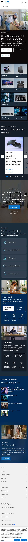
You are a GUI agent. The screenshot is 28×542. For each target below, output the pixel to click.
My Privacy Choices (6, 524)
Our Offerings (4, 487)
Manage (2, 540)
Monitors (4, 90)
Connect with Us (5, 474)
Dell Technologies (6, 504)
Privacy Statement (6, 520)
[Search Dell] (25, 6)
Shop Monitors (19, 50)
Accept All (24, 540)
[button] (22, 2)
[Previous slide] (2, 55)
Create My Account (19, 308)
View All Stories (13, 213)
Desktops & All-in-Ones (20, 75)
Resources (4, 498)
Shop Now (8, 169)
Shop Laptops (6, 50)
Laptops (4, 75)
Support (3, 471)
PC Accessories (20, 90)
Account (3, 467)
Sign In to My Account (7, 308)
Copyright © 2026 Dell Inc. (8, 513)
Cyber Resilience (20, 118)
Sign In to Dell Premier (7, 356)
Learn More (9, 172)
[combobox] (14, 6)
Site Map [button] (3, 478)
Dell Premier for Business (7, 507)
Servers (17, 104)
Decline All (17, 540)
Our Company (4, 491)
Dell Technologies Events (15, 403)
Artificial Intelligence (5, 103)
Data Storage (5, 118)
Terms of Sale (5, 517)
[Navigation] (2, 2)
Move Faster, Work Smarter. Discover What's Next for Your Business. (16, 389)
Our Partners (4, 494)
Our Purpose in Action (14, 411)
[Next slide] (8, 55)
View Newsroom (12, 395)
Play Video (15, 207)
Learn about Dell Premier (18, 356)
